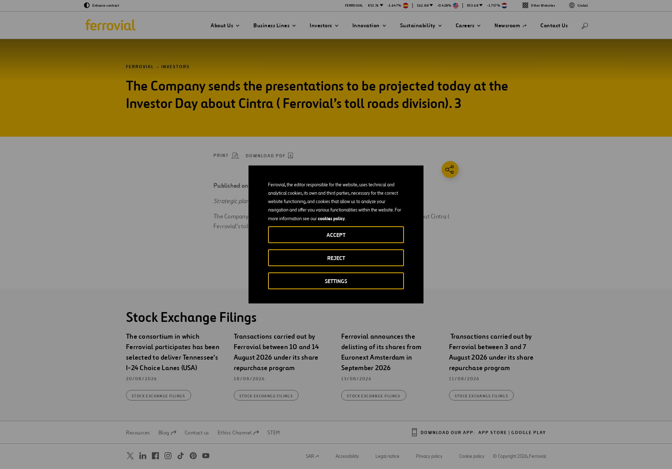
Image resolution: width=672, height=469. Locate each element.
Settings (336, 281)
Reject (336, 258)
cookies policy (331, 218)
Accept (336, 235)
